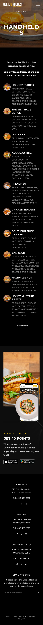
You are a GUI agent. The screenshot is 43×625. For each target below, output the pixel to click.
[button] (20, 11)
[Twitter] (21, 504)
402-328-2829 (23, 528)
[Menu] (37, 4)
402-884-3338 (23, 498)
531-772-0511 (24, 558)
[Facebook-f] (17, 504)
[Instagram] (26, 504)
